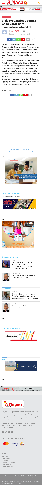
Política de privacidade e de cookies (24, 476)
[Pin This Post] (23, 39)
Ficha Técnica (7, 465)
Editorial (5, 461)
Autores (5, 456)
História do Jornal (8, 467)
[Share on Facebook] (9, 39)
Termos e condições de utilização (22, 478)
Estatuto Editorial (8, 462)
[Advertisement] (21, 123)
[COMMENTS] (32, 39)
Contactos (6, 459)
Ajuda (7, 476)
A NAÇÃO (15, 31)
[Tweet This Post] (14, 39)
